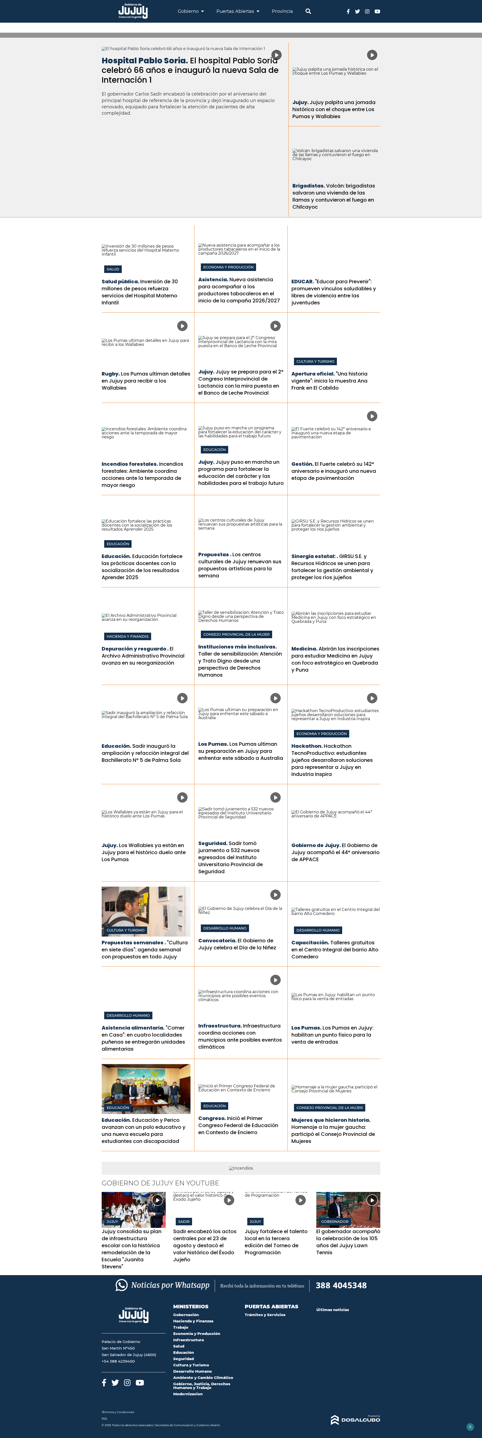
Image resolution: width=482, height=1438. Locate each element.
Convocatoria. (217, 940)
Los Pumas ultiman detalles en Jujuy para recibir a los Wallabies (146, 380)
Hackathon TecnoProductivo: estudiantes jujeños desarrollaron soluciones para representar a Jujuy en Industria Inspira (332, 760)
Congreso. (212, 1118)
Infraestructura (188, 1339)
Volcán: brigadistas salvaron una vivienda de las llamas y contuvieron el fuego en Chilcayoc (333, 196)
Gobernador (334, 1221)
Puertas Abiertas (235, 11)
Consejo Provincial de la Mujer (236, 634)
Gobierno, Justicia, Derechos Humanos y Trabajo (201, 1385)
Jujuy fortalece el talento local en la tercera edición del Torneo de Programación (276, 1242)
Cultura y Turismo (315, 361)
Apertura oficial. (313, 373)
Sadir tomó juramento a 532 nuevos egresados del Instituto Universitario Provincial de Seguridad (230, 857)
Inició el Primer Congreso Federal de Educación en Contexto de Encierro (238, 1125)
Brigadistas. (308, 185)
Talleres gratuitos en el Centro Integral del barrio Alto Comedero (334, 949)
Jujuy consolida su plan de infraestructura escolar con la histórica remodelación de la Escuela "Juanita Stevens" (131, 1249)
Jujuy (112, 1221)
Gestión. (302, 464)
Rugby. (111, 373)
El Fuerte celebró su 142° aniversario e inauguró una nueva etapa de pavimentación (333, 471)
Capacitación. (310, 942)
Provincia (282, 11)
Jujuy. (300, 102)
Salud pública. (120, 281)
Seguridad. (213, 843)
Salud (113, 269)
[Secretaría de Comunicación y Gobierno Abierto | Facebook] (348, 11)
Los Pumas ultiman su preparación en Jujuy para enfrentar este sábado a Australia (240, 751)
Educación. (116, 556)
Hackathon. (307, 746)
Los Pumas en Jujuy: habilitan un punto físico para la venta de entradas (332, 1034)
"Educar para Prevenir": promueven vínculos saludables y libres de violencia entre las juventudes (333, 292)
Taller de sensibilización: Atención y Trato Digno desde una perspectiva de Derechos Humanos (240, 664)
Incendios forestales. (130, 464)
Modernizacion (188, 1393)
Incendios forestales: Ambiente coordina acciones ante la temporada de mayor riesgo (142, 474)
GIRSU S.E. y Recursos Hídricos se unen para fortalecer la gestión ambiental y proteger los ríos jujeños (332, 567)
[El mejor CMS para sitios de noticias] (348, 1420)
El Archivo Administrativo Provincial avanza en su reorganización (143, 655)
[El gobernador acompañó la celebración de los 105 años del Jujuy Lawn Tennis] (348, 1210)
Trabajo (180, 1327)
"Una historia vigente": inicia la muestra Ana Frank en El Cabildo (329, 380)
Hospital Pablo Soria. (145, 60)
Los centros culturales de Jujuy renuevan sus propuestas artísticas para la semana (239, 565)
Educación (214, 449)
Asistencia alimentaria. (133, 1027)
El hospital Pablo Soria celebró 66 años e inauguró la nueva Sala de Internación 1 (190, 70)
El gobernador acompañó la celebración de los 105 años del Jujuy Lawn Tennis (348, 1242)
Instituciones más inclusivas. (237, 646)
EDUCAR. (302, 281)
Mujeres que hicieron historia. (331, 1120)
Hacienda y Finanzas (128, 636)
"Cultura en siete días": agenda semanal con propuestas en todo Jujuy (145, 949)
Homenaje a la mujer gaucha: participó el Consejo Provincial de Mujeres (333, 1134)
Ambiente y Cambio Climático (203, 1377)
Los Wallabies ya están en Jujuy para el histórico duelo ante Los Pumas (144, 852)
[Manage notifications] (470, 1427)
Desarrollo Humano (225, 928)
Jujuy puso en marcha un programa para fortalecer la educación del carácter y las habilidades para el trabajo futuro (241, 472)
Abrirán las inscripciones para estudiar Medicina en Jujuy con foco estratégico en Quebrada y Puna (335, 659)
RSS (104, 1418)
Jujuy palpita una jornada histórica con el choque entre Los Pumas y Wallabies (334, 109)
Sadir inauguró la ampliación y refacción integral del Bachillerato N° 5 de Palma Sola (145, 753)
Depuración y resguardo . (135, 648)
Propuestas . (214, 554)
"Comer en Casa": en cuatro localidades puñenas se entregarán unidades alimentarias (143, 1038)
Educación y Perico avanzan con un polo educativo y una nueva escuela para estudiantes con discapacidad (144, 1131)
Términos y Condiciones (118, 1412)
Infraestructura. (220, 1025)
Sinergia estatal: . (314, 556)
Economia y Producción (228, 267)
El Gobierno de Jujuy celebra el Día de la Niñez (237, 944)
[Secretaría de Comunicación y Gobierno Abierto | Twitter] (357, 11)
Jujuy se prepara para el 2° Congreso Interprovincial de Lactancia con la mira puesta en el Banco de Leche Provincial (240, 382)
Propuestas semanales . (134, 942)
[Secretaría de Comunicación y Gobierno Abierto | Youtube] (377, 11)
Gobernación (186, 1314)
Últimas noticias (332, 1309)
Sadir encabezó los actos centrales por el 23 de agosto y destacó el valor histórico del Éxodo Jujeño (204, 1245)
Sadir (184, 1221)
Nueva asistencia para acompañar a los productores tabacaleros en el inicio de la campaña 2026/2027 (239, 290)
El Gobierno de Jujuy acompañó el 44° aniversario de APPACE (335, 852)
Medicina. (304, 648)
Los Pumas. (213, 744)
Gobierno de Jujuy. (316, 845)
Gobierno (189, 11)
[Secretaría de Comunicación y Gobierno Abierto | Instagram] (367, 11)
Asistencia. (213, 279)
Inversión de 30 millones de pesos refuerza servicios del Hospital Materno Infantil (140, 292)
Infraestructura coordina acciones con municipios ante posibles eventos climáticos (240, 1036)
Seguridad (183, 1358)
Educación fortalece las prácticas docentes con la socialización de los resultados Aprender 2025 (142, 567)
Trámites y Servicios (265, 1314)
